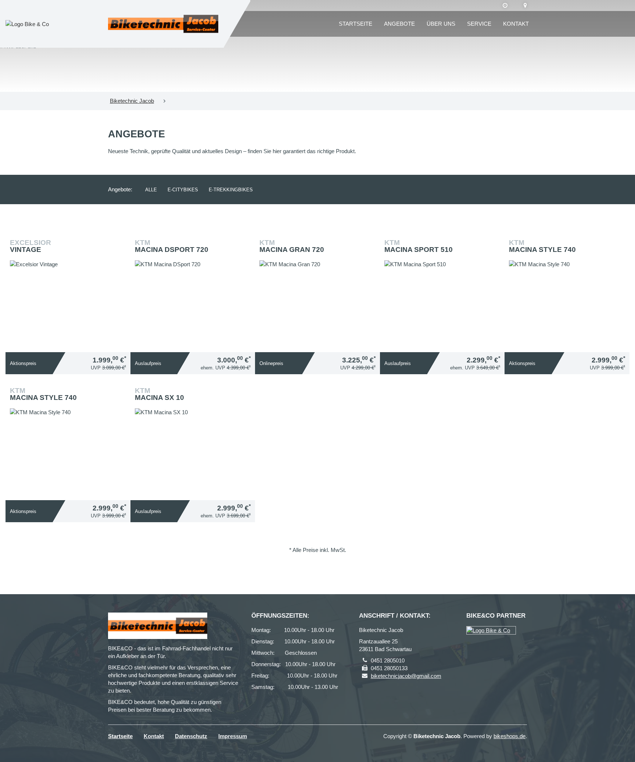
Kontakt (516, 24)
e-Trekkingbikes (231, 189)
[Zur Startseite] (163, 24)
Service (479, 24)
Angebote (399, 24)
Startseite (355, 24)
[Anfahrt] (525, 5)
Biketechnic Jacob (132, 101)
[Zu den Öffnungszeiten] (505, 5)
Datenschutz (191, 736)
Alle (151, 189)
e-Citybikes (183, 189)
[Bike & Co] (491, 630)
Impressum (232, 736)
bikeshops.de (509, 736)
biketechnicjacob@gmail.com (406, 676)
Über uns (441, 24)
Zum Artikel (70, 285)
